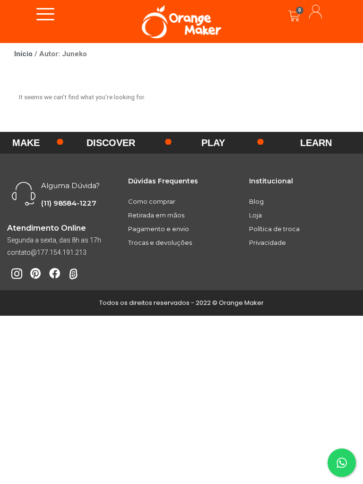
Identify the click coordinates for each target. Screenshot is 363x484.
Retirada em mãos (156, 215)
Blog (256, 201)
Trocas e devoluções (160, 242)
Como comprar (151, 201)
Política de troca (274, 229)
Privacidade (267, 242)
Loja (255, 215)
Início (23, 54)
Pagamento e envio (158, 229)
